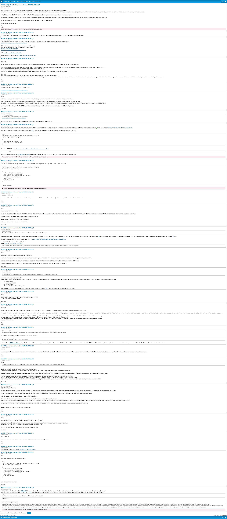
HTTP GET (29, 492)
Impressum (14, 517)
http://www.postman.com (23, 154)
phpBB (6, 515)
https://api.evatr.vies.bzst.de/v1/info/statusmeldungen (13, 50)
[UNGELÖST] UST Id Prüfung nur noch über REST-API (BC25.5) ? (22, 1)
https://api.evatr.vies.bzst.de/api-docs (9, 48)
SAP (99, 236)
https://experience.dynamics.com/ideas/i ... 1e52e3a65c (14, 90)
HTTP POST (23, 491)
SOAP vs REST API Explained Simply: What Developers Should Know (49, 239)
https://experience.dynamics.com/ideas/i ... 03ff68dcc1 (14, 43)
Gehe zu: (2, 513)
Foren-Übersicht (5, 517)
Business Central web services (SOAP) (13, 243)
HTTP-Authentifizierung (14, 343)
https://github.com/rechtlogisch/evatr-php (26, 55)
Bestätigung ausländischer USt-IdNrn (13, 52)
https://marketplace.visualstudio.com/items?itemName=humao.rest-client (31, 149)
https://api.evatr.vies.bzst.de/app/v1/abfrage (25, 449)
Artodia (224, 515)
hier (31, 121)
